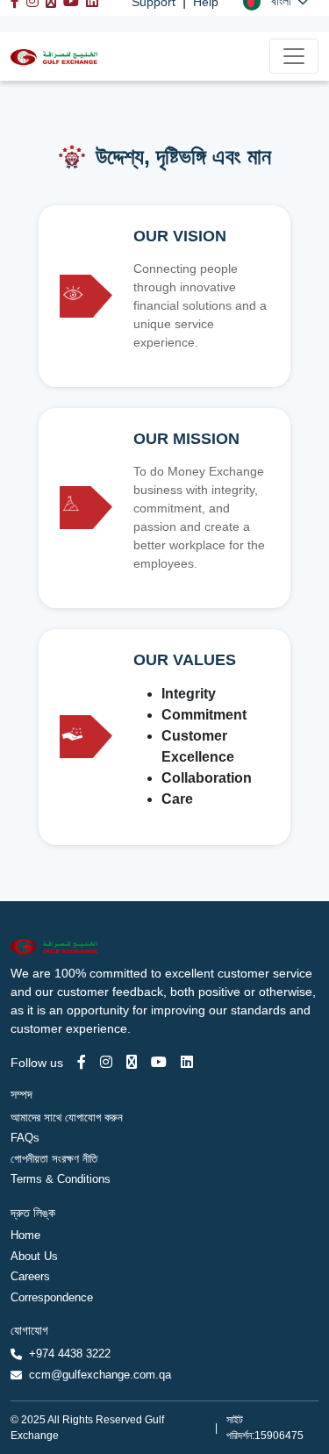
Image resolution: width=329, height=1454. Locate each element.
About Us (34, 1256)
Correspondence (52, 1297)
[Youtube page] (159, 1062)
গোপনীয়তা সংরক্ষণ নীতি (54, 1158)
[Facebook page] (81, 1062)
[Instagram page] (106, 1062)
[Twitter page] (131, 1062)
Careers (30, 1276)
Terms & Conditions (61, 1178)
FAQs (25, 1137)
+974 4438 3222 (70, 1353)
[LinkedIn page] (187, 1062)
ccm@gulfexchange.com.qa (100, 1374)
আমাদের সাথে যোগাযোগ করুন (67, 1117)
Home (25, 1235)
